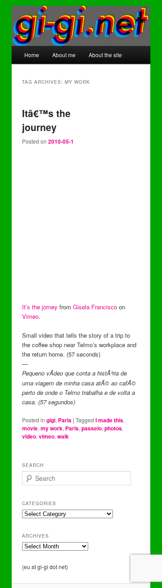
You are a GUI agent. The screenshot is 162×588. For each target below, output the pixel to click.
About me (64, 55)
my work (51, 428)
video (29, 436)
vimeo (46, 436)
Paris (65, 420)
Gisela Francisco (95, 307)
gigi (50, 420)
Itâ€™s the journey (46, 120)
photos (113, 428)
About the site (105, 55)
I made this (109, 420)
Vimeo (30, 316)
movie (30, 428)
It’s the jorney (40, 307)
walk (63, 436)
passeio (91, 428)
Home (31, 55)
